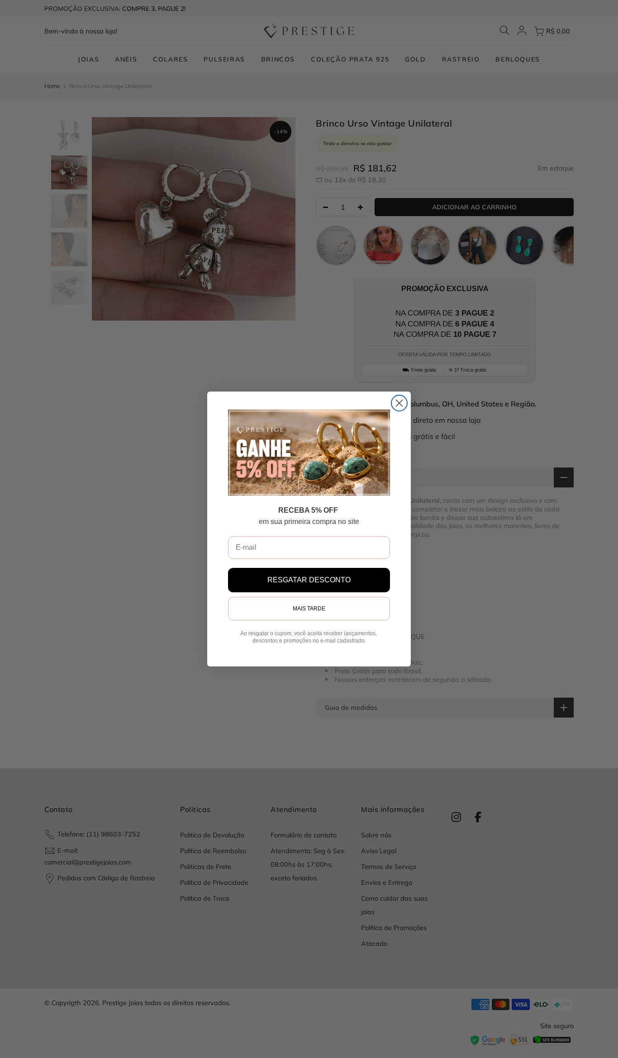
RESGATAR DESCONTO (309, 580)
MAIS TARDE (309, 608)
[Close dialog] (399, 403)
